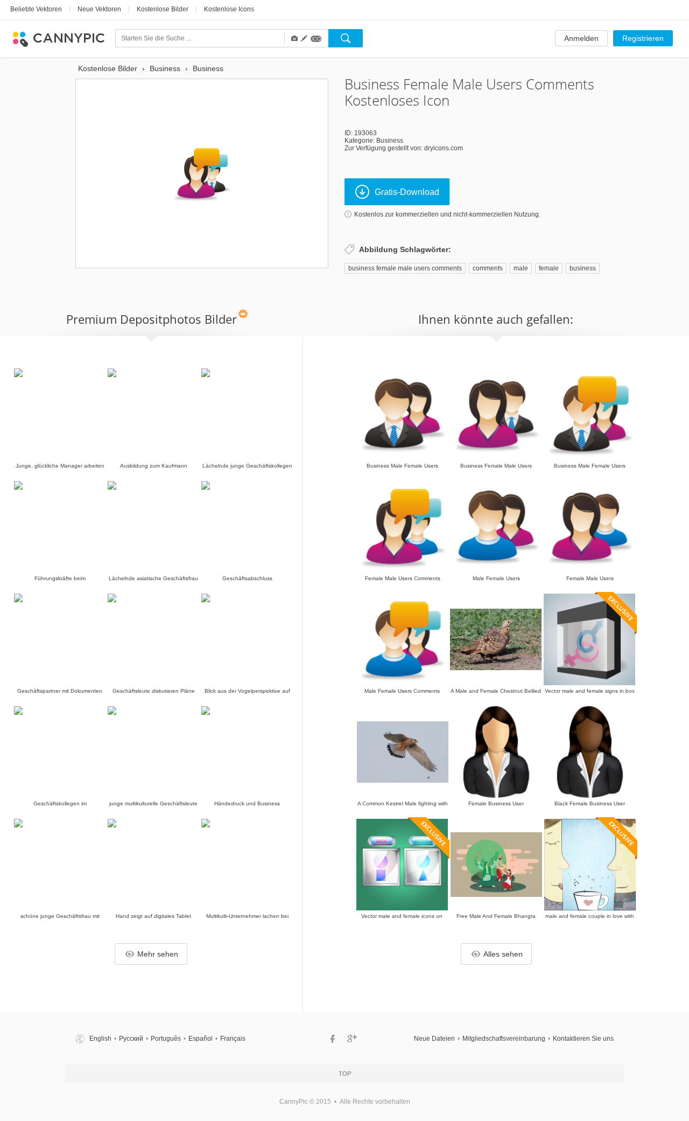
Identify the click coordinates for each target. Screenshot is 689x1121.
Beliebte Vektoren (36, 9)
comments (488, 268)
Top (345, 1073)
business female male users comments (405, 268)
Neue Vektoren (99, 9)
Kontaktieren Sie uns (583, 1038)
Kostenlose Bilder (162, 9)
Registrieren (643, 38)
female (549, 268)
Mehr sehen (157, 954)
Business (389, 140)
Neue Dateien (434, 1038)
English (100, 1038)
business (583, 268)
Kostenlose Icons (229, 9)
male (521, 268)
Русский (131, 1038)
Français (232, 1038)
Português (166, 1038)
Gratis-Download (407, 192)
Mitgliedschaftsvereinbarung (503, 1038)
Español (200, 1038)
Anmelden (581, 38)
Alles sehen (503, 954)
